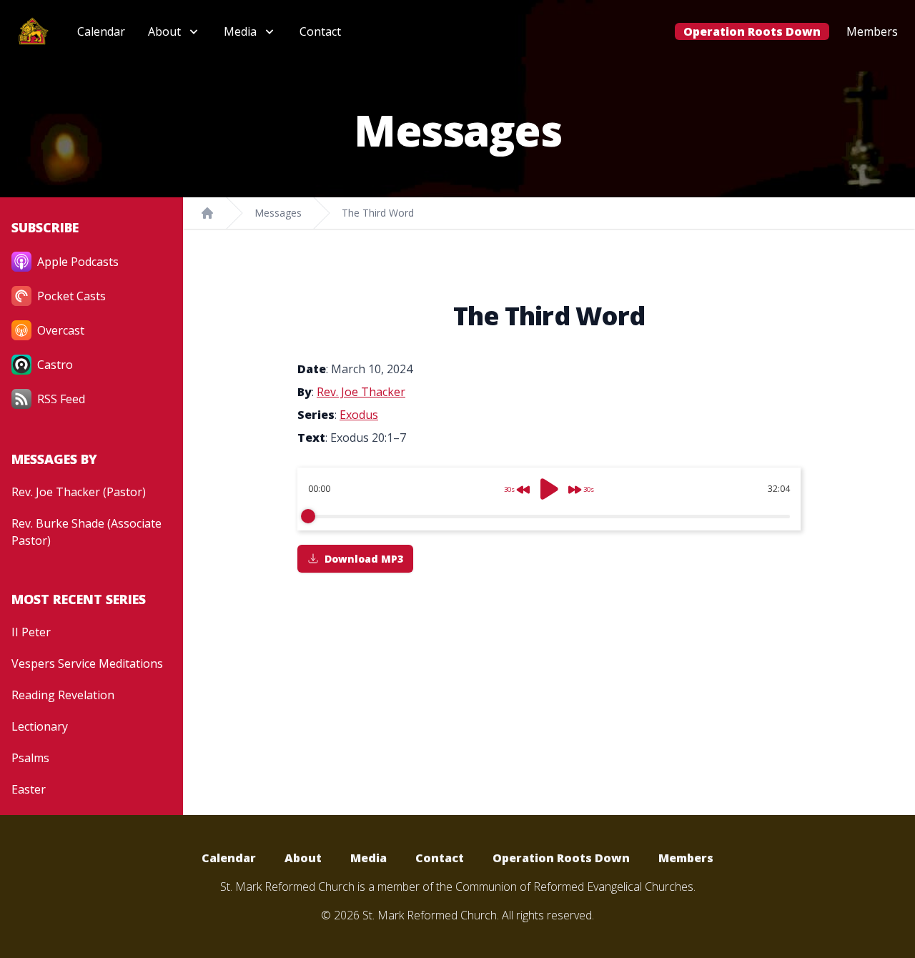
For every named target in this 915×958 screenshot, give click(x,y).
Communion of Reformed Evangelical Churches (574, 886)
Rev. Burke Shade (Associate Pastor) (86, 531)
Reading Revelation (62, 695)
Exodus (359, 415)
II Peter (31, 632)
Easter (28, 789)
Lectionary (39, 726)
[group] (549, 499)
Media (368, 858)
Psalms (30, 758)
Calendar (101, 31)
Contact (320, 31)
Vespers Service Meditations (87, 663)
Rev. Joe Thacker (361, 392)
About (303, 858)
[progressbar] (549, 516)
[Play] (549, 489)
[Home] (207, 213)
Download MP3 (364, 559)
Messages (278, 212)
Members (872, 31)
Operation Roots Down (752, 31)
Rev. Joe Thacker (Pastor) (78, 492)
